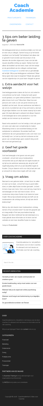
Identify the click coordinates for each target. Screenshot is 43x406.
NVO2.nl (6, 382)
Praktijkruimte (6, 357)
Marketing (5, 344)
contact (25, 329)
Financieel (5, 340)
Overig (4, 352)
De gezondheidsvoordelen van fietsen (15, 303)
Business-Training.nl (10, 376)
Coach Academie (22, 8)
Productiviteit (13, 225)
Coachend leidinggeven (10, 71)
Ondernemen (6, 348)
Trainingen (5, 365)
